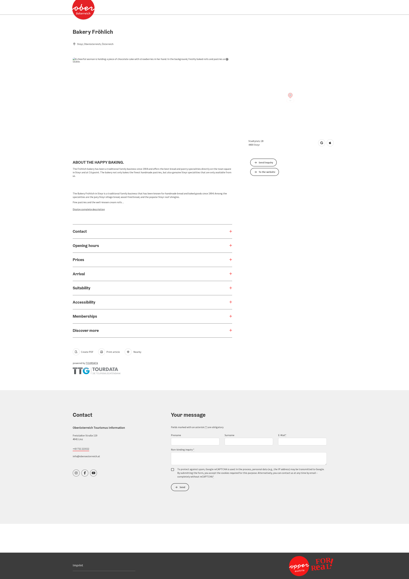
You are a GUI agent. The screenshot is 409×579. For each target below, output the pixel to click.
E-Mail (282, 435)
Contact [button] (80, 231)
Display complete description (89, 209)
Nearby (136, 351)
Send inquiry (266, 162)
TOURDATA (92, 363)
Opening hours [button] (86, 245)
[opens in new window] (303, 566)
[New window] (97, 369)
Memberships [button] (85, 316)
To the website (267, 171)
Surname (229, 435)
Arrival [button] (79, 273)
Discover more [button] (86, 330)
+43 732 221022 (81, 448)
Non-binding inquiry (182, 449)
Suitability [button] (81, 287)
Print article (113, 351)
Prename (176, 435)
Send (182, 487)
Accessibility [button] (84, 302)
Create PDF (87, 351)
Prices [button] (78, 259)
